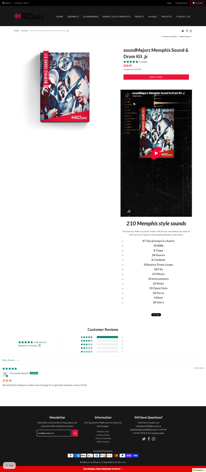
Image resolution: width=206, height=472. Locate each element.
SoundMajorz (94, 462)
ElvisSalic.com (119, 462)
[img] (9, 368)
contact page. (157, 433)
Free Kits (166, 16)
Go (75, 433)
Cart (198, 3)
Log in (169, 3)
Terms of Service (103, 438)
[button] (103, 469)
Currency (18, 3)
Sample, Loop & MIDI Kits (116, 16)
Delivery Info (103, 431)
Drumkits (73, 16)
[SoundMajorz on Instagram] (191, 31)
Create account (181, 3)
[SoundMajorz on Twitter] (183, 31)
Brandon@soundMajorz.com (143, 429)
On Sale (152, 16)
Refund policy (103, 441)
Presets (139, 16)
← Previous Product (169, 36)
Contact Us (183, 16)
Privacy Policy (103, 435)
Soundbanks (90, 16)
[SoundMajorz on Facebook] (187, 31)
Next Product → (186, 36)
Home (59, 16)
